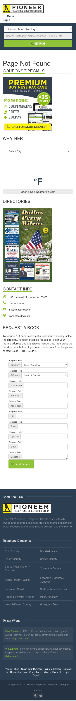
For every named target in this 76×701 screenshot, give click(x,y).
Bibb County (12, 551)
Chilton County (48, 559)
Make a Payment (52, 672)
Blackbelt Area (48, 551)
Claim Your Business (31, 669)
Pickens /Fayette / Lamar (19, 597)
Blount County (13, 559)
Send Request (22, 464)
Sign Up (37, 675)
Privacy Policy (11, 669)
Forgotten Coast (14, 589)
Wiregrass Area (49, 604)
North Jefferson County (53, 589)
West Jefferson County (18, 604)
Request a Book (18, 672)
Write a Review (53, 669)
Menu (10, 16)
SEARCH (39, 43)
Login (6, 20)
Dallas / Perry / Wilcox (17, 579)
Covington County (50, 568)
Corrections (35, 672)
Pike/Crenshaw (49, 597)
